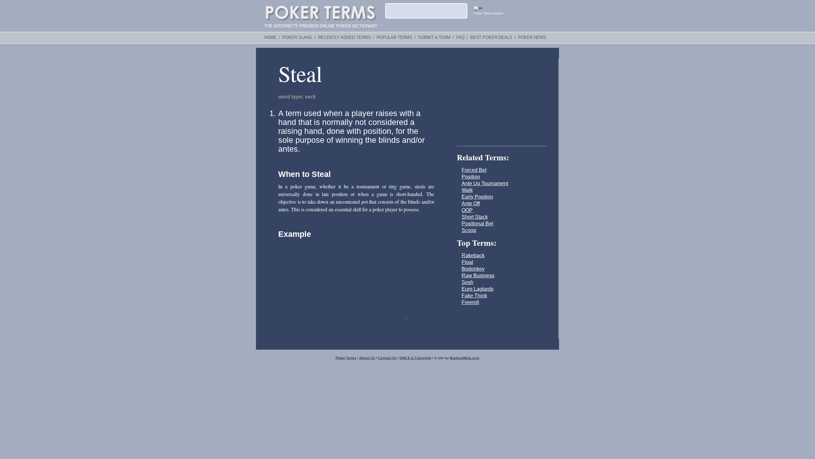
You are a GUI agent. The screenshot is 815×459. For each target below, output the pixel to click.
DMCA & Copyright (415, 358)
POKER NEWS (532, 37)
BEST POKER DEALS (491, 37)
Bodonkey (473, 269)
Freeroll (470, 302)
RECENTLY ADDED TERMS (344, 37)
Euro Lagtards (477, 289)
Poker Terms (346, 358)
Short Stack (475, 217)
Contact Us (387, 358)
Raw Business (478, 275)
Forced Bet (474, 170)
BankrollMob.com (464, 358)
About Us (367, 358)
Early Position (477, 197)
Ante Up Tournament (485, 183)
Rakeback (473, 255)
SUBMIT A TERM (434, 37)
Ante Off (471, 203)
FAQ (460, 37)
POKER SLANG (297, 37)
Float (467, 262)
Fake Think (474, 295)
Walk (467, 190)
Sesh (467, 282)
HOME (270, 37)
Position (471, 176)
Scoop (469, 230)
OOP (467, 210)
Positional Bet (477, 223)
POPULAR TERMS (394, 37)
